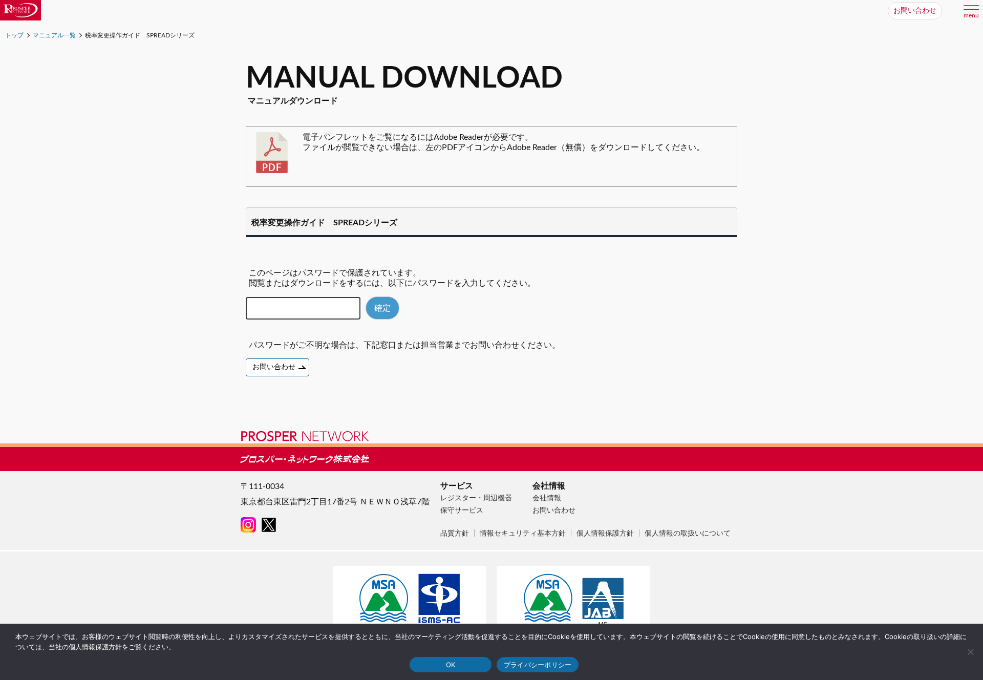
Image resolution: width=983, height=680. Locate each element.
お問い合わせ (914, 10)
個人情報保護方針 (605, 533)
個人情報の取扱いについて (688, 533)
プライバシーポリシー (538, 665)
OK (451, 665)
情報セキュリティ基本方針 (523, 533)
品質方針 (454, 533)
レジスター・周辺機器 (476, 498)
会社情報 (546, 498)
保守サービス (461, 510)
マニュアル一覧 (54, 35)
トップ (14, 35)
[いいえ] (970, 652)
